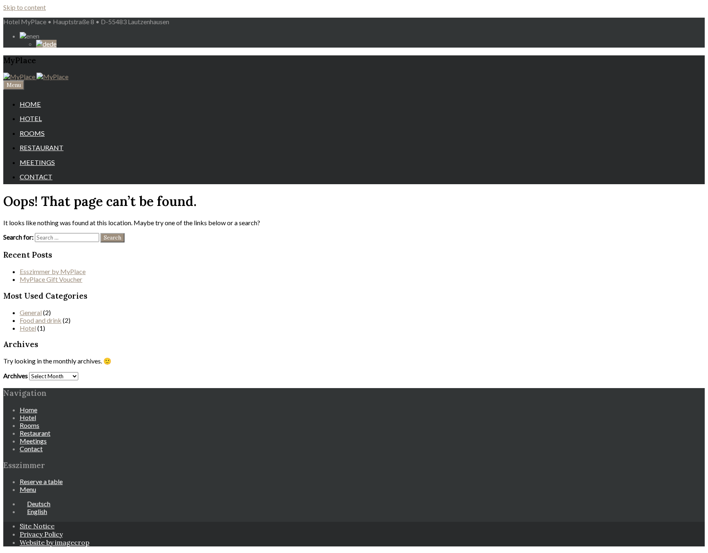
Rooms (32, 133)
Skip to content (24, 7)
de (53, 44)
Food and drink (40, 320)
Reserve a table (41, 481)
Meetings (37, 162)
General (31, 312)
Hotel (31, 118)
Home (30, 104)
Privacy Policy (41, 534)
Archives (15, 375)
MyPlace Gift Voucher (51, 279)
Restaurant (42, 147)
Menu (14, 85)
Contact (36, 177)
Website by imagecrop (54, 542)
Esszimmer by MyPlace (53, 271)
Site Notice (37, 526)
